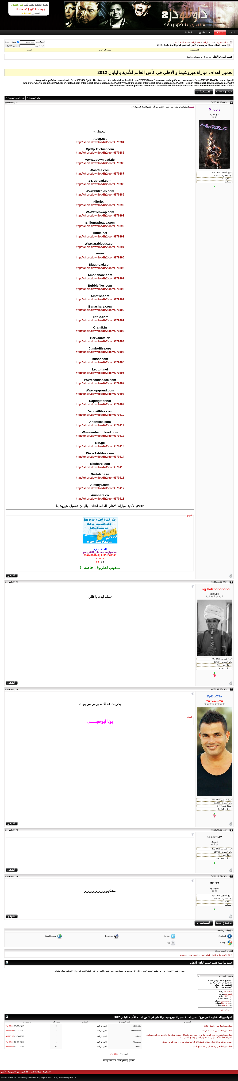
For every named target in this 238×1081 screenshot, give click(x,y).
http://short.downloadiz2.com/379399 (100, 299)
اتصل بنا (188, 32)
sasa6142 (214, 837)
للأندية (224, 955)
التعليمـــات (194, 50)
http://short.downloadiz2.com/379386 (100, 163)
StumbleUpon (50, 936)
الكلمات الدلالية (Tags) (224, 951)
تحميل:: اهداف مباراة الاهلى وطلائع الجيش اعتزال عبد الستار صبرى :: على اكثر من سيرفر (197, 1042)
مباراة (219, 955)
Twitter (167, 936)
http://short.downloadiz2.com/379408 (100, 393)
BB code (227, 992)
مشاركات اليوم (105, 50)
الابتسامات (228, 994)
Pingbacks (225, 1003)
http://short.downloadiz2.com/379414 (100, 456)
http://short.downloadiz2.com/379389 (100, 194)
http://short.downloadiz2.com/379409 (100, 404)
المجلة (232, 32)
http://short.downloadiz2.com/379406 (100, 372)
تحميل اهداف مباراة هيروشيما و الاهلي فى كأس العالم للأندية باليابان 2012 (165, 72)
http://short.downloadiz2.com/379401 (100, 320)
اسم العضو (40, 42)
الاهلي (213, 955)
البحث (29, 50)
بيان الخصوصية (14, 1072)
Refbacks (225, 1005)
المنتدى (219, 32)
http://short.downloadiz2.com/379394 (100, 247)
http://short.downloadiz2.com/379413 (100, 446)
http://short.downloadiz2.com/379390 (100, 205)
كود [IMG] (228, 996)
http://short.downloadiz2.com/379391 (100, 215)
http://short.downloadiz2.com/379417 (100, 488)
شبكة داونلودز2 (35, 1072)
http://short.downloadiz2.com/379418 (100, 498)
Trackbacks (224, 1001)
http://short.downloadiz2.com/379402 (100, 330)
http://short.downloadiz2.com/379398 (100, 288)
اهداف (202, 955)
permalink (10, 103)
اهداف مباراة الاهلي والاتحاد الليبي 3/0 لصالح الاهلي (212, 1046)
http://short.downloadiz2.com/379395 (100, 257)
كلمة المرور (40, 46)
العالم (208, 955)
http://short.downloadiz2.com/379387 (100, 173)
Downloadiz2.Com (8, 1077)
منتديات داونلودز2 (222, 42)
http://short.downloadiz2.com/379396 (100, 267)
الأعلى (3, 1072)
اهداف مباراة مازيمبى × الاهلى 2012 (218, 1026)
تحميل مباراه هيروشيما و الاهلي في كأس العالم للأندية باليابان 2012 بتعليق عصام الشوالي (88, 971)
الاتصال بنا (47, 1072)
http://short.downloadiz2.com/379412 (100, 435)
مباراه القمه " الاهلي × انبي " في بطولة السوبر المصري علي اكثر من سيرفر (154, 971)
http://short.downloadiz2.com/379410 (100, 414)
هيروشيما (183, 955)
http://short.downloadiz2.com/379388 (100, 184)
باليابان (195, 955)
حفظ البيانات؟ (10, 42)
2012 (230, 955)
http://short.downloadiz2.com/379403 (100, 341)
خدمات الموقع (204, 32)
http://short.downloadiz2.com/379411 (100, 425)
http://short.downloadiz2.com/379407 (100, 383)
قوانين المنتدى (226, 1010)
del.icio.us (109, 936)
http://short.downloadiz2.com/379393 (100, 236)
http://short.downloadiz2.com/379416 (100, 477)
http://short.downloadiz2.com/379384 (100, 142)
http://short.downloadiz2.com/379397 (100, 278)
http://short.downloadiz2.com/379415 (100, 467)
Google (223, 943)
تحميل (190, 955)
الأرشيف (24, 1072)
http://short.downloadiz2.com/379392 (100, 226)
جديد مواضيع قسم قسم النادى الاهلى (211, 962)
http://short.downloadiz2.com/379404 (100, 351)
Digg (168, 943)
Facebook (222, 936)
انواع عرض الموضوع (16, 98)
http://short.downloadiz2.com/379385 (100, 152)
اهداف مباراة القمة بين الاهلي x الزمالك (216, 1031)
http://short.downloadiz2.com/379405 (100, 362)
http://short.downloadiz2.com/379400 (100, 309)
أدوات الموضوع (35, 98)
